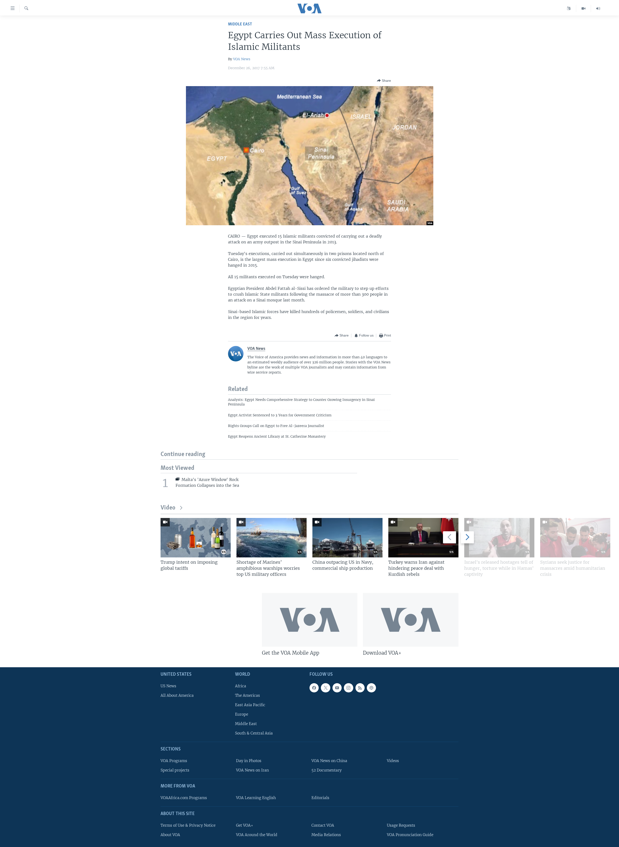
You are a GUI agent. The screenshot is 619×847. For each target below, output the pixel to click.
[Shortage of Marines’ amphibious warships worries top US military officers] (271, 537)
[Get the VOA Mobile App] (309, 620)
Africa (240, 685)
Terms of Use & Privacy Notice (188, 825)
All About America (177, 695)
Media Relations (326, 834)
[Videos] (583, 8)
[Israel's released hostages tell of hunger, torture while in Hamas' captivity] (499, 537)
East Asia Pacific (250, 705)
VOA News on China (329, 760)
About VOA (170, 834)
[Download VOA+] (410, 620)
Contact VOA (322, 825)
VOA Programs (174, 760)
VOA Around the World (256, 834)
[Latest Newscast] (598, 8)
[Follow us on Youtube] (337, 687)
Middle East (240, 24)
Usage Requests (401, 825)
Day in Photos (248, 760)
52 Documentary (326, 770)
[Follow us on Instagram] (348, 687)
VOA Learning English (256, 797)
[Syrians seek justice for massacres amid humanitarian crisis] (575, 537)
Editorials (320, 797)
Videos (393, 760)
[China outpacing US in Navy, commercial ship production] (347, 537)
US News (168, 685)
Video (168, 508)
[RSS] (360, 687)
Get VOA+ (244, 825)
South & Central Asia (254, 733)
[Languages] (568, 8)
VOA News (241, 59)
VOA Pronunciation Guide (410, 834)
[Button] (384, 80)
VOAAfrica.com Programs (184, 797)
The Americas (247, 695)
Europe (241, 714)
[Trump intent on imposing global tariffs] (196, 537)
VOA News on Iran (252, 770)
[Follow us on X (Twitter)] (325, 687)
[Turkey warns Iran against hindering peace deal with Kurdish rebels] (423, 537)
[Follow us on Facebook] (314, 687)
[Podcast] (371, 687)
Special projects (175, 770)
